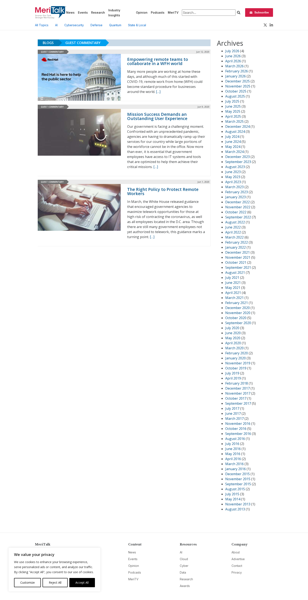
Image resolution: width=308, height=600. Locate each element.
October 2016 (235, 428)
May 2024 (232, 146)
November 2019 (237, 363)
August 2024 (235, 131)
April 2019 (233, 378)
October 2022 (235, 212)
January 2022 (235, 247)
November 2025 (237, 86)
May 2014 (232, 499)
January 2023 (235, 197)
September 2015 (238, 484)
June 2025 (233, 106)
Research (98, 12)
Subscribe (261, 12)
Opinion (142, 12)
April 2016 (233, 459)
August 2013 (235, 509)
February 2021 (236, 302)
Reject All (55, 582)
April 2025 (233, 116)
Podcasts (157, 12)
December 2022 (237, 202)
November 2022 (237, 207)
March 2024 (234, 151)
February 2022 (236, 242)
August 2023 (235, 166)
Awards (185, 586)
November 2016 (237, 423)
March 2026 (234, 66)
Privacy (237, 572)
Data (183, 572)
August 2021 (235, 272)
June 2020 (233, 333)
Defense (96, 25)
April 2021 (233, 292)
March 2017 (234, 418)
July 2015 (232, 494)
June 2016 (233, 448)
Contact (237, 565)
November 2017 (237, 393)
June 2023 (233, 172)
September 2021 (238, 267)
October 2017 (235, 398)
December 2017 (237, 388)
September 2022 (238, 217)
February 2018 (236, 383)
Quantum (115, 25)
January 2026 (235, 76)
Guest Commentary (83, 42)
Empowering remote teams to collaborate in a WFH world (157, 61)
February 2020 (236, 353)
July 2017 (232, 408)
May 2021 (232, 287)
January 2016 (235, 469)
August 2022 (235, 222)
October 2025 (235, 91)
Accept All (82, 582)
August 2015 (235, 489)
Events (83, 12)
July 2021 (232, 277)
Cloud (184, 559)
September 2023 (238, 161)
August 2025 (235, 96)
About (236, 552)
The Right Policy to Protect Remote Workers (162, 191)
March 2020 (234, 348)
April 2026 (233, 61)
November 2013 (237, 504)
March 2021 (234, 297)
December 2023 (237, 156)
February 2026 (236, 71)
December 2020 (237, 307)
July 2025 (232, 101)
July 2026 (232, 51)
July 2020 (232, 328)
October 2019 (235, 368)
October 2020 (235, 318)
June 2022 (233, 227)
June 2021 (233, 282)
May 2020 (232, 338)
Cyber (184, 565)
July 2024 (232, 136)
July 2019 (232, 373)
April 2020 (233, 343)
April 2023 (233, 182)
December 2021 (237, 252)
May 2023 (232, 177)
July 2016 (232, 443)
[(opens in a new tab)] (79, 77)
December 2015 (237, 474)
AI (56, 25)
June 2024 (233, 141)
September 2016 (238, 433)
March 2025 (234, 121)
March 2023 (234, 187)
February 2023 (236, 192)
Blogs (48, 42)
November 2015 (237, 479)
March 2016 (234, 464)
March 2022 (234, 237)
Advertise (238, 559)
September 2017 (238, 403)
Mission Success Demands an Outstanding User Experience (157, 116)
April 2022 (233, 232)
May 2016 (232, 453)
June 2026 (233, 56)
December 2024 (237, 126)
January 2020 (235, 358)
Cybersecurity (74, 25)
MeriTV (173, 12)
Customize (27, 582)
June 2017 (233, 413)
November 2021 (237, 257)
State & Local (137, 25)
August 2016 (235, 438)
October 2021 (235, 262)
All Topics (41, 25)
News (70, 12)
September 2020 (238, 323)
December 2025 (237, 81)
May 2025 (232, 111)
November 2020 (237, 312)
